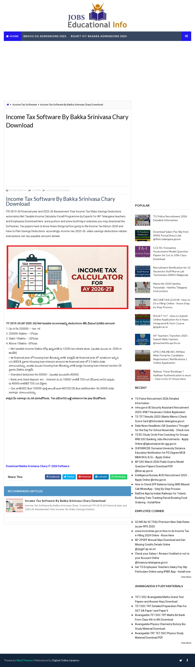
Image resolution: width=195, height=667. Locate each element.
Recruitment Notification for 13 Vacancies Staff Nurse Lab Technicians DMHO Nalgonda (171, 271)
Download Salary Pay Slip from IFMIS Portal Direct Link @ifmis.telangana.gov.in (171, 235)
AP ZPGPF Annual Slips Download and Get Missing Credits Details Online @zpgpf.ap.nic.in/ (160, 544)
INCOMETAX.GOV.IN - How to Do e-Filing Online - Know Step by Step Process (171, 303)
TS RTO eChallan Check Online (31, 45)
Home (14, 36)
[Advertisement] (97, 70)
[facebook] (187, 660)
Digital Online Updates (65, 660)
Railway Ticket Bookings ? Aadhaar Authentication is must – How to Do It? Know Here (172, 375)
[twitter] (181, 660)
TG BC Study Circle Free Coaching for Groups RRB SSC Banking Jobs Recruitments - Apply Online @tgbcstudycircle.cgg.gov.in (162, 439)
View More (186, 577)
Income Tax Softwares (25, 104)
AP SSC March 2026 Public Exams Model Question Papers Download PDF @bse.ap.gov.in (159, 466)
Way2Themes (24, 660)
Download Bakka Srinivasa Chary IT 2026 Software (37, 466)
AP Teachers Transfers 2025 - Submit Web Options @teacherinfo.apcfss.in (171, 339)
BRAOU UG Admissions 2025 (44, 36)
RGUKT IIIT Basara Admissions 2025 (99, 36)
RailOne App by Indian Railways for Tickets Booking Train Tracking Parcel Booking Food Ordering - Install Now (161, 498)
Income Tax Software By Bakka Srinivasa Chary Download (65, 500)
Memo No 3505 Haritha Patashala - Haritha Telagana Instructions (170, 287)
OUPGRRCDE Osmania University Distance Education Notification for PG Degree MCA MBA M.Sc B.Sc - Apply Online (160, 453)
